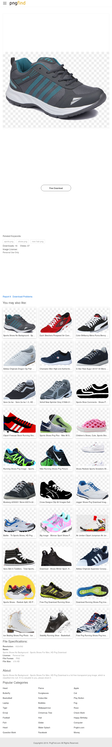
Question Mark (9, 732)
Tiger (5, 707)
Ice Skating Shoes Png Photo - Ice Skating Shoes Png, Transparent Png (34, 635)
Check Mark (79, 712)
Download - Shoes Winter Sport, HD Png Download (62, 568)
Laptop (6, 702)
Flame (41, 688)
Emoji (5, 712)
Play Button (79, 697)
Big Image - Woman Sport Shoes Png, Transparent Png (64, 535)
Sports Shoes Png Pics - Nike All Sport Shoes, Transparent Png (67, 435)
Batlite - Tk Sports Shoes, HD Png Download (22, 535)
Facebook (42, 732)
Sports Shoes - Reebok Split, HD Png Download (24, 602)
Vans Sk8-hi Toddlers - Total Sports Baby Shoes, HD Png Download (32, 568)
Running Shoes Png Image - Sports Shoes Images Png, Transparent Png (34, 468)
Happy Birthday (81, 717)
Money (77, 732)
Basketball (7, 697)
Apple (76, 688)
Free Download (56, 188)
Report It (7, 296)
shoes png (22, 241)
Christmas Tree (45, 712)
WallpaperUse (44, 707)
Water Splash (44, 727)
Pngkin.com (79, 727)
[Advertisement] (56, 33)
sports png (8, 241)
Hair (40, 717)
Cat (75, 693)
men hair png (37, 241)
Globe (41, 722)
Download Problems (22, 296)
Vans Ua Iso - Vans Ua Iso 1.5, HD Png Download (24, 402)
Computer (78, 722)
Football (6, 717)
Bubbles (41, 702)
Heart (5, 688)
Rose (76, 707)
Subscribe (42, 697)
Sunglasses (43, 693)
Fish (5, 722)
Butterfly (6, 693)
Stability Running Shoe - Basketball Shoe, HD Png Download (66, 635)
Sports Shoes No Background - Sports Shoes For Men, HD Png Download (35, 335)
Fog (75, 702)
